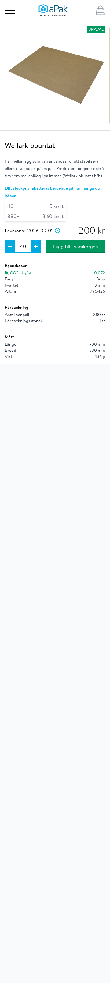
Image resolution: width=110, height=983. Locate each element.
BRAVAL (96, 29)
